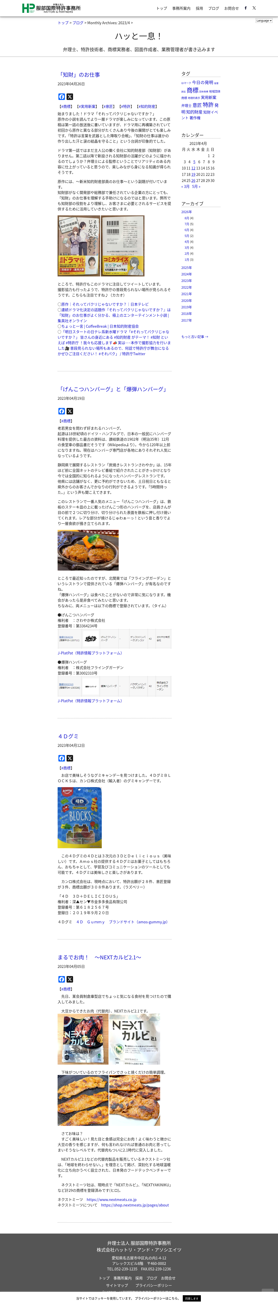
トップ (161, 8)
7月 (187, 224)
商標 (192, 89)
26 (193, 180)
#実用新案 (87, 106)
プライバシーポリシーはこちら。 (158, 1298)
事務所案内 (181, 8)
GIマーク (186, 83)
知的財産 (194, 112)
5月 (187, 235)
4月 (187, 241)
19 (193, 174)
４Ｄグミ (68, 736)
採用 (199, 8)
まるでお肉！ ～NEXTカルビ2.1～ (99, 957)
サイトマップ (117, 1285)
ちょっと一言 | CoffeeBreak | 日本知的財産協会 (100, 326)
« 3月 (185, 186)
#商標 (66, 106)
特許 (208, 104)
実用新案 (208, 97)
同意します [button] (191, 1298)
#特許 (125, 106)
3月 (187, 247)
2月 (187, 253)
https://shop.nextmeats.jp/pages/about (135, 1204)
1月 (187, 259)
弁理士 (186, 105)
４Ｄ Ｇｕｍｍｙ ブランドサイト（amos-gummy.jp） (123, 921)
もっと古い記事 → (194, 336)
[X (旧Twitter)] (254, 8)
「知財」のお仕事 (79, 74)
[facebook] (245, 8)
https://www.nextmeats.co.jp (112, 1199)
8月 (187, 218)
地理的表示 (194, 98)
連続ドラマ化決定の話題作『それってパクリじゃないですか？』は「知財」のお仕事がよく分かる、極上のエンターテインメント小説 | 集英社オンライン (114, 315)
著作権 (194, 117)
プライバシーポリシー (153, 1285)
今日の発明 (202, 82)
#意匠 (108, 106)
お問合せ (231, 8)
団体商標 (203, 91)
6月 (187, 230)
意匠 (197, 105)
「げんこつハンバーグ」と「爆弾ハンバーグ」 (113, 389)
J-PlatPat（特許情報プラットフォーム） (91, 652)
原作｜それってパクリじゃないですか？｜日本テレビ (105, 304)
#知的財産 (147, 106)
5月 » (196, 186)
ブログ (213, 8)
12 (193, 168)
